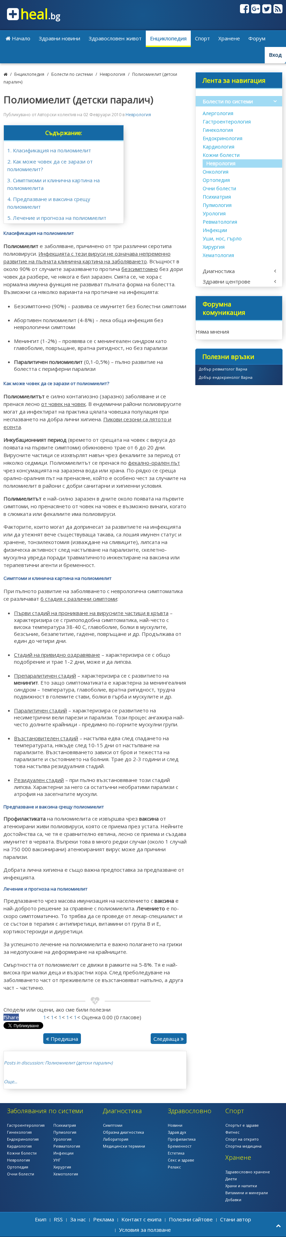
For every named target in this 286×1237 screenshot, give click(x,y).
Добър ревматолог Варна (223, 369)
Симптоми (112, 1125)
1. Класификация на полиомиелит (49, 150)
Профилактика (182, 1139)
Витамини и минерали (246, 1192)
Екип (40, 1219)
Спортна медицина (243, 1146)
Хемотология (65, 1173)
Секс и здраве (181, 1160)
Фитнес (232, 1132)
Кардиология (218, 146)
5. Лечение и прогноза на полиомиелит (56, 217)
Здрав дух (177, 1132)
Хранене (229, 38)
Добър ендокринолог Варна (226, 377)
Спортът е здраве (242, 1125)
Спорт (202, 38)
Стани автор (235, 1219)
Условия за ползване (145, 1229)
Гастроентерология (227, 121)
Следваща (167, 1038)
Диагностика (219, 271)
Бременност (179, 1146)
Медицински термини (124, 1146)
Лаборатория (115, 1139)
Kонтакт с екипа (141, 1219)
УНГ (57, 1160)
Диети (231, 1178)
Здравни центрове (226, 281)
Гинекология (218, 130)
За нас (78, 1219)
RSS (58, 1219)
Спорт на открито (242, 1139)
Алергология (218, 113)
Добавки (233, 1199)
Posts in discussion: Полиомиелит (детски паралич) (58, 1063)
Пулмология (217, 205)
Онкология (215, 171)
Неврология (112, 74)
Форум (256, 38)
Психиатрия (217, 196)
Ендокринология (222, 138)
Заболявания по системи (45, 1111)
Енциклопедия (168, 38)
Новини (175, 1125)
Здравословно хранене (247, 1171)
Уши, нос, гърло (222, 238)
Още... (10, 1081)
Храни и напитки (241, 1185)
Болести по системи (72, 74)
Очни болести (219, 188)
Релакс (174, 1167)
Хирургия (214, 247)
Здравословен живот (115, 38)
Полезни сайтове (191, 1219)
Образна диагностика (123, 1132)
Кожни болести (221, 155)
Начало (20, 38)
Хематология (218, 255)
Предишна (63, 1038)
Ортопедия (216, 180)
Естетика (176, 1153)
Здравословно (189, 1111)
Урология (214, 213)
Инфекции (215, 230)
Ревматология (220, 221)
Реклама (103, 1219)
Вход (275, 54)
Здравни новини (59, 38)
